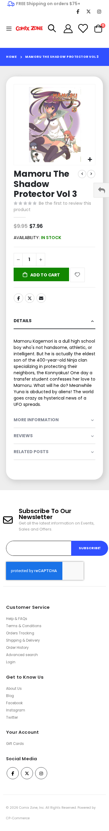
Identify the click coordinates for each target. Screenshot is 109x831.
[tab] (54, 321)
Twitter (30, 298)
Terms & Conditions (23, 626)
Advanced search (22, 654)
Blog (10, 695)
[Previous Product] (82, 174)
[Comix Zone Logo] (28, 28)
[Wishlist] (83, 28)
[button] (89, 159)
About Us (14, 688)
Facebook (18, 298)
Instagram (15, 710)
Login (10, 662)
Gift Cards (15, 743)
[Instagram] (99, 11)
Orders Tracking (20, 633)
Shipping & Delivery (23, 640)
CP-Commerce (18, 818)
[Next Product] (91, 174)
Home (11, 56)
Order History (17, 647)
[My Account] (68, 28)
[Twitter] (88, 11)
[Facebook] (78, 11)
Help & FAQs (16, 618)
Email (41, 298)
